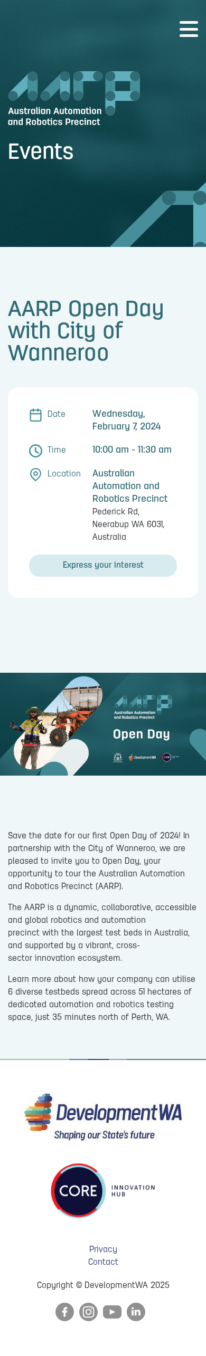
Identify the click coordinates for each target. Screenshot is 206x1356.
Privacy (103, 1250)
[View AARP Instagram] (88, 1312)
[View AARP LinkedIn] (136, 1312)
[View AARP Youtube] (112, 1312)
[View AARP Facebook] (64, 1312)
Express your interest (103, 565)
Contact (103, 1262)
